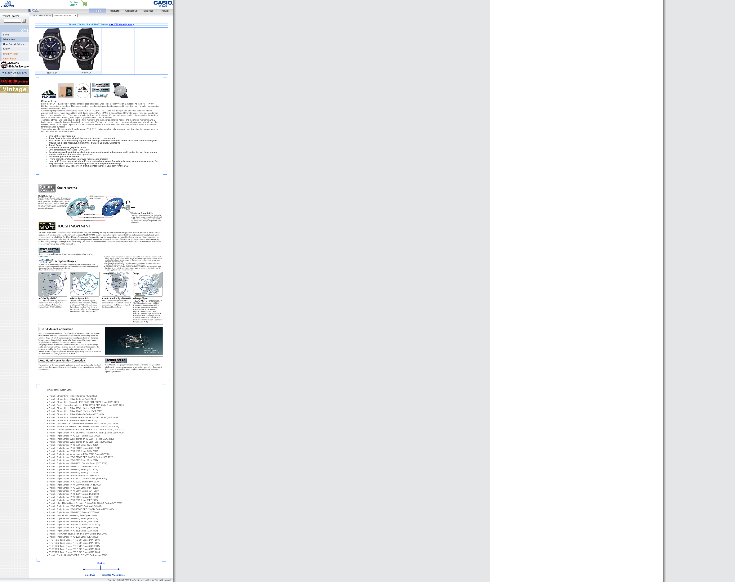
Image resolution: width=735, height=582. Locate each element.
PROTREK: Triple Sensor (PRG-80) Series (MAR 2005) (74, 543)
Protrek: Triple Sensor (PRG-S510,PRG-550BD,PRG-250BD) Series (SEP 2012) (86, 433)
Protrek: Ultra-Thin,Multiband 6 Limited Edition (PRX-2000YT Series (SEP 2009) (85, 503)
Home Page (89, 575)
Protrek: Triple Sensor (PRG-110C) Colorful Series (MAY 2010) (78, 478)
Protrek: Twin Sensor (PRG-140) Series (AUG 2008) (73, 515)
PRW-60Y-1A (85, 73)
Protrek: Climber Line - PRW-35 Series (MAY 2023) (72, 399)
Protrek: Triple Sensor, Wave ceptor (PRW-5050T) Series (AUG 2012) (81, 439)
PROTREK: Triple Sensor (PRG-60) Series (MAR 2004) (74, 552)
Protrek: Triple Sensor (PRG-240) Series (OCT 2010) (73, 472)
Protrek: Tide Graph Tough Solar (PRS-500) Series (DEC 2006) (78, 534)
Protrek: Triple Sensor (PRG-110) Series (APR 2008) (73, 521)
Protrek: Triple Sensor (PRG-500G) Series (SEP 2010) (74, 475)
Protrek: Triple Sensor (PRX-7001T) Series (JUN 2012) (74, 448)
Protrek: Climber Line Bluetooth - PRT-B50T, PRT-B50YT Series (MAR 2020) (84, 402)
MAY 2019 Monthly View (120, 24)
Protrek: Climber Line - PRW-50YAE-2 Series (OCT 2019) (75, 411)
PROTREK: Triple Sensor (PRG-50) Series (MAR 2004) (74, 549)
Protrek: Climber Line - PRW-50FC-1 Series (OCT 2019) (75, 408)
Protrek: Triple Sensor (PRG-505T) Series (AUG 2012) (74, 436)
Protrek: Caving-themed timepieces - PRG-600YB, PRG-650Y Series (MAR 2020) (86, 405)
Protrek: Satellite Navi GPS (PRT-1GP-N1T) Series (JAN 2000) (78, 555)
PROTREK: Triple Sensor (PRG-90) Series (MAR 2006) (74, 540)
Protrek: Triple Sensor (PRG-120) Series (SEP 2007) (73, 527)
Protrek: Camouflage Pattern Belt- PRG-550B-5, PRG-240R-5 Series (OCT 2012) (86, 429)
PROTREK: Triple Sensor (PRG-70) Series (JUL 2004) (74, 546)
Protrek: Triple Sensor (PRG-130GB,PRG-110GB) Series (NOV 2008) (81, 509)
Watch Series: (45, 15)
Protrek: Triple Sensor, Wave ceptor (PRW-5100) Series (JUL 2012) (80, 442)
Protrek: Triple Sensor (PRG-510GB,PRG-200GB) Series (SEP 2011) (81, 457)
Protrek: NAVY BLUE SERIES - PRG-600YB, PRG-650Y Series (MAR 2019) (84, 426)
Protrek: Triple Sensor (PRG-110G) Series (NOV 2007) (74, 524)
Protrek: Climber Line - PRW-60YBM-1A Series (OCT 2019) (76, 414)
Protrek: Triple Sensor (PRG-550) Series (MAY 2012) (73, 451)
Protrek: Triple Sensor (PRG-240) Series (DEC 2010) (73, 469)
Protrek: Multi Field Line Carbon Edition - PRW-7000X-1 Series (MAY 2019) (83, 423)
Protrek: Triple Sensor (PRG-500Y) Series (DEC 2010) (74, 466)
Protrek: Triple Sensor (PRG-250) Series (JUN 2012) (73, 445)
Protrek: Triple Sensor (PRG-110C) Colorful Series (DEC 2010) (78, 463)
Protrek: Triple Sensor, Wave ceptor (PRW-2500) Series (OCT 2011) (80, 454)
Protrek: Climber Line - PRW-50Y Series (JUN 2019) (73, 420)
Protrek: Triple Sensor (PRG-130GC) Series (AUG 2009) (75, 506)
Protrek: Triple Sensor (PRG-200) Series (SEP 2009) (73, 500)
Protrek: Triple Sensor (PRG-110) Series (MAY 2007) (73, 531)
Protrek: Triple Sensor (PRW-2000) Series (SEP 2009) (74, 497)
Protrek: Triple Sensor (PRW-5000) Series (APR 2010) (74, 491)
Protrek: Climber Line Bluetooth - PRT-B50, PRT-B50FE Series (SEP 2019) (83, 417)
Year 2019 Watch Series (113, 575)
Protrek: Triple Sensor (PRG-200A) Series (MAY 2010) (74, 482)
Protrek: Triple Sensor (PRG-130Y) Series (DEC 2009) (74, 494)
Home (34, 15)
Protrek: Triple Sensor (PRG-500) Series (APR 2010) (73, 488)
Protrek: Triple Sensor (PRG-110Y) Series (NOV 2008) (74, 512)
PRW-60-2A (51, 73)
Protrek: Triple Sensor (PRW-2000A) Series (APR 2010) (75, 485)
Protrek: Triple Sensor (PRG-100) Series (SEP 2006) (73, 537)
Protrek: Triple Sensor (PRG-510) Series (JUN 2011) (73, 460)
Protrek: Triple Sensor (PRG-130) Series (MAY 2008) (73, 518)
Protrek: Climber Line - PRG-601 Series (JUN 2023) (73, 396)
